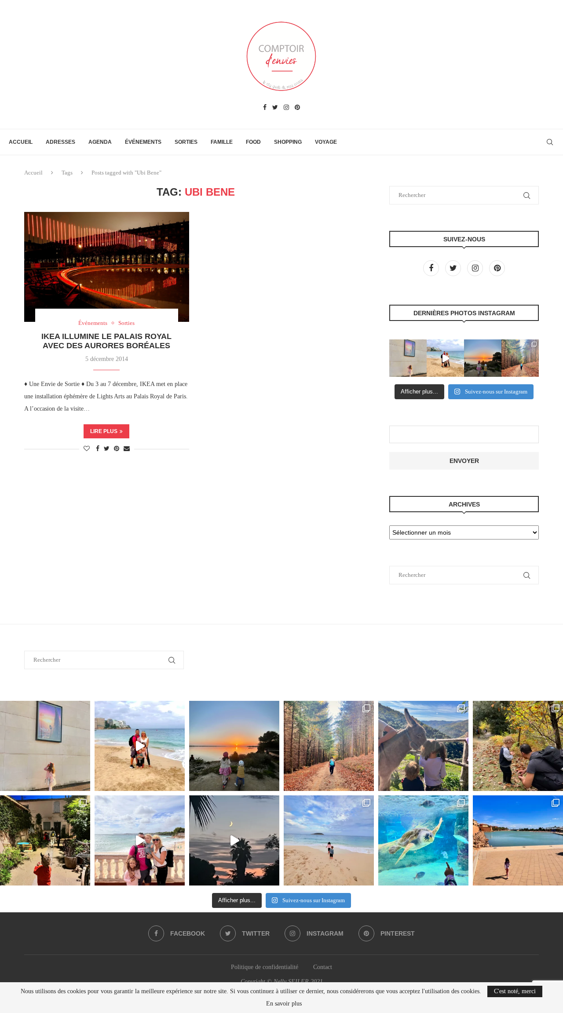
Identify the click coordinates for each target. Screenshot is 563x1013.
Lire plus (103, 431)
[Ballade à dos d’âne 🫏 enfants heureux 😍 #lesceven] (423, 746)
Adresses (60, 142)
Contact (322, 967)
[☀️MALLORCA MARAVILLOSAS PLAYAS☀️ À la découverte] (329, 840)
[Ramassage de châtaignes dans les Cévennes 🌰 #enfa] (518, 746)
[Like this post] (87, 448)
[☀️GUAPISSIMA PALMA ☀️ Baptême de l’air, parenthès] (518, 840)
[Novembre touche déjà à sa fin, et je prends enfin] (445, 358)
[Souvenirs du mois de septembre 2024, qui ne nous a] (234, 840)
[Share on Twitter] (107, 448)
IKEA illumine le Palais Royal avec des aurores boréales (106, 341)
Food (253, 142)
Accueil (21, 142)
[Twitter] (275, 107)
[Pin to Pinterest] (116, 448)
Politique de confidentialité (264, 967)
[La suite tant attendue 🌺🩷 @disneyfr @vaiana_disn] (408, 358)
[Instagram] (286, 107)
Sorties (186, 142)
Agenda (100, 142)
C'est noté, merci (515, 991)
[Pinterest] (297, 107)
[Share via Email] (127, 448)
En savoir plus (284, 1004)
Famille (222, 142)
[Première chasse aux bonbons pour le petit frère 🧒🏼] (45, 840)
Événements (143, 142)
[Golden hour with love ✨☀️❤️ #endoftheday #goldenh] (482, 358)
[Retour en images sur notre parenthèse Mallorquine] (140, 840)
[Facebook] (265, 107)
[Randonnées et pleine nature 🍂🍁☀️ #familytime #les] (520, 358)
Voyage (326, 142)
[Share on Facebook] (97, 448)
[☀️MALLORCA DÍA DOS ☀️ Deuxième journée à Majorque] (423, 840)
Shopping (288, 142)
